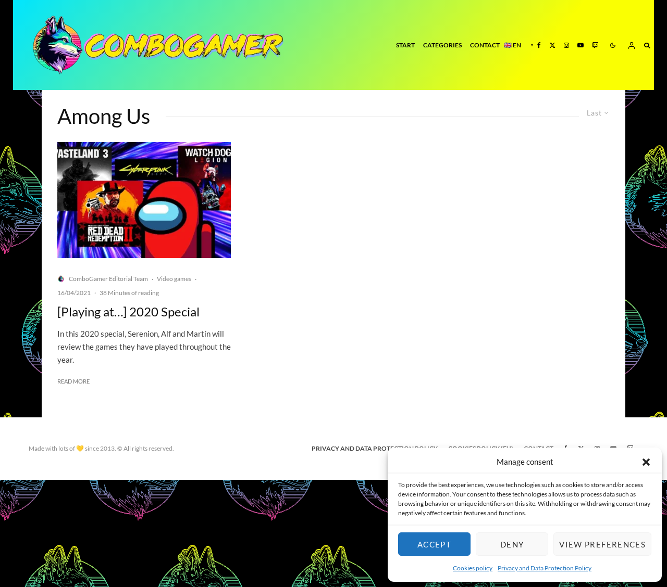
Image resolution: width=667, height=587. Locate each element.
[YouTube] (580, 45)
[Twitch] (595, 45)
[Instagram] (566, 45)
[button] (646, 462)
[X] (552, 45)
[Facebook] (539, 45)
